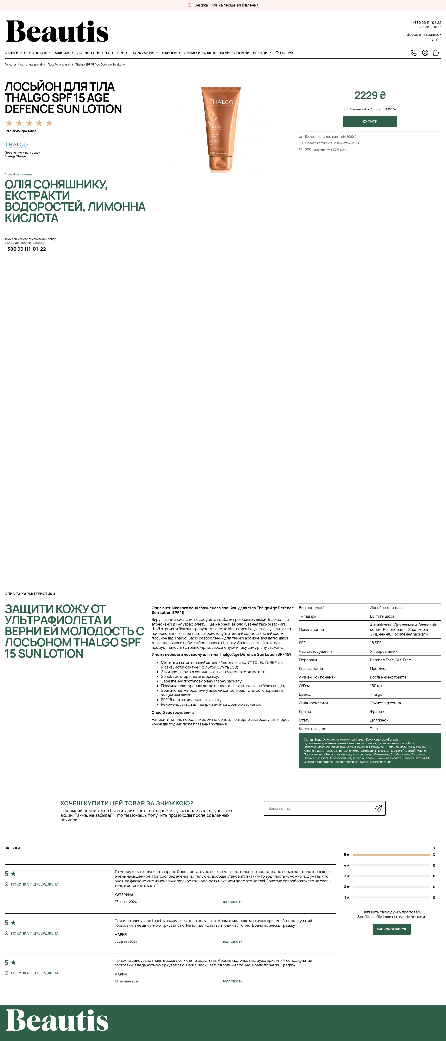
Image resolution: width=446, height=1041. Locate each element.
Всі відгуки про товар (20, 131)
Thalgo (376, 694)
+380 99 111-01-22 (427, 22)
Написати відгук (391, 929)
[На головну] (57, 40)
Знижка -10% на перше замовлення (226, 5)
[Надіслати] (378, 808)
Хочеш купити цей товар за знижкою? (126, 803)
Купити (370, 121)
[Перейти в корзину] (435, 52)
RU (438, 40)
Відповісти (233, 902)
